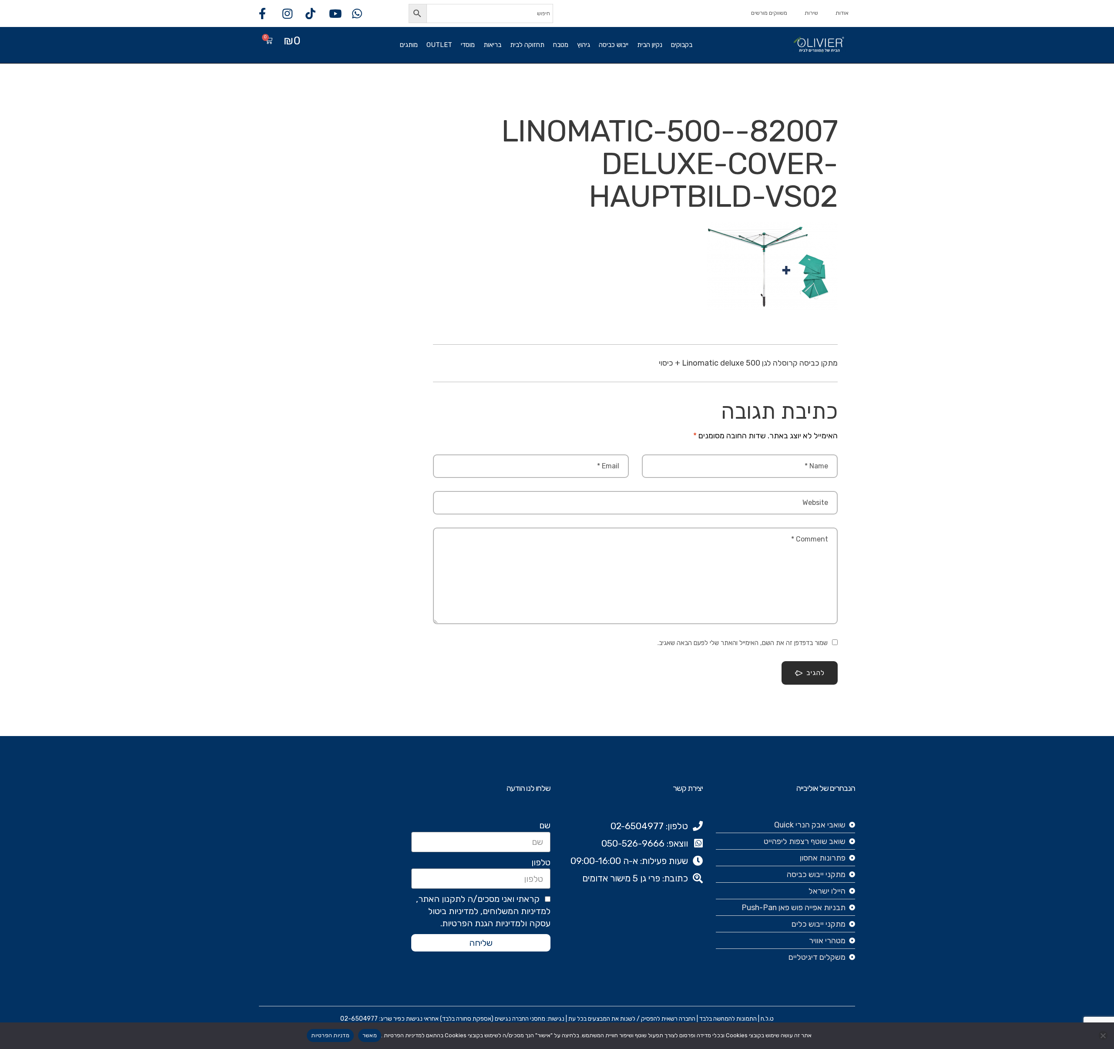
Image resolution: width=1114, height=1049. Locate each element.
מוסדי (468, 45)
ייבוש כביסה (613, 45)
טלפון (540, 862)
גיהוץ (583, 45)
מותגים (409, 45)
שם (544, 825)
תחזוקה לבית (527, 45)
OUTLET (439, 45)
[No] (1103, 1035)
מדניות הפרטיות (330, 1035)
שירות (811, 13)
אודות (842, 13)
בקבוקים (681, 45)
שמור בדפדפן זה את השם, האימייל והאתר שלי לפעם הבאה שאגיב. (743, 643)
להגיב (815, 673)
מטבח (560, 45)
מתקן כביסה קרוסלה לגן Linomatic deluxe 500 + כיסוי (748, 363)
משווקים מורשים (769, 13)
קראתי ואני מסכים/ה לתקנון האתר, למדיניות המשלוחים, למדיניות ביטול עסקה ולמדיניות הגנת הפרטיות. (483, 911)
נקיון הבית (649, 45)
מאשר (369, 1035)
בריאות (492, 45)
